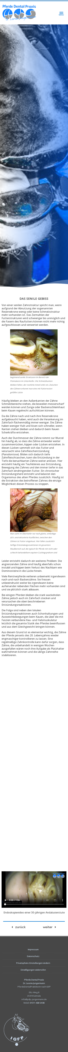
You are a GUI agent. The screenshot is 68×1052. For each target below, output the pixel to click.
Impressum (33, 949)
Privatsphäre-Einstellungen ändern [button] (33, 963)
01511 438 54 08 (37, 1002)
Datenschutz (33, 956)
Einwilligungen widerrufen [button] (33, 969)
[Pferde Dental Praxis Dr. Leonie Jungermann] (19, 13)
